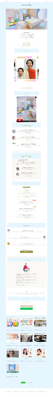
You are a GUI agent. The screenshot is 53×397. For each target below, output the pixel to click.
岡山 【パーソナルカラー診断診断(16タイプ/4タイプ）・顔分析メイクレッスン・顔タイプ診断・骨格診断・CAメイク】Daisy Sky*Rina (24, 391)
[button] (38, 69)
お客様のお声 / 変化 (26, 251)
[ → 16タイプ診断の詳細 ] (28, 133)
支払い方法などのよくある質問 (26, 302)
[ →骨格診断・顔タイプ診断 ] (28, 140)
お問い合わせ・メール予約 (26, 308)
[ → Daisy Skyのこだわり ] (28, 147)
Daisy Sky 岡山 (26, 5)
